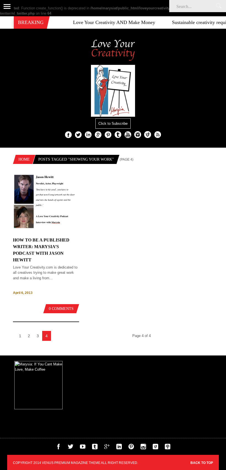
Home (24, 159)
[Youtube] (82, 448)
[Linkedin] (119, 448)
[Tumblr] (95, 448)
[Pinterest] (131, 448)
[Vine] (155, 448)
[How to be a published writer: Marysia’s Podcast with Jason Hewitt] (46, 232)
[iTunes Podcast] (167, 448)
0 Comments (61, 309)
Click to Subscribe (113, 123)
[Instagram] (143, 448)
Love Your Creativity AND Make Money (109, 22)
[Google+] (107, 448)
